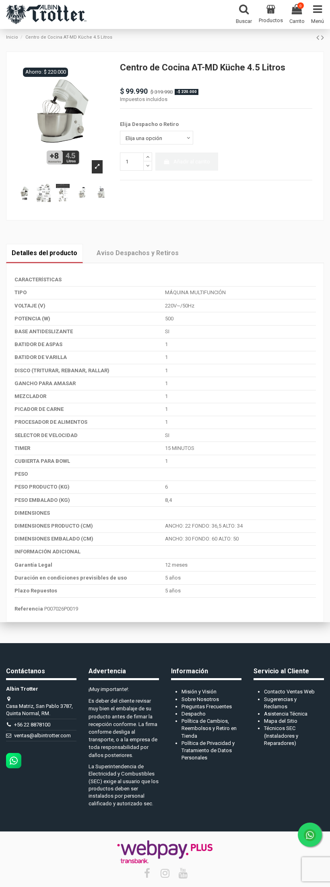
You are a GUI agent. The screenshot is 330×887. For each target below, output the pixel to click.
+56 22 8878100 (32, 725)
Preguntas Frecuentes (207, 706)
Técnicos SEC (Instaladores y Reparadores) (281, 735)
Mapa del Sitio (280, 721)
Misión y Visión (199, 692)
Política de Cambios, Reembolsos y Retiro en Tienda (209, 728)
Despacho (194, 714)
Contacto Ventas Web (289, 692)
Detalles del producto (44, 253)
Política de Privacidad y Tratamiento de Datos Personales (208, 750)
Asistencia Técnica (285, 714)
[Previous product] (318, 37)
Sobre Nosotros (200, 699)
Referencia (28, 609)
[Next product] (322, 37)
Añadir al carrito (191, 162)
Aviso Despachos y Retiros (138, 253)
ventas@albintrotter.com (42, 735)
